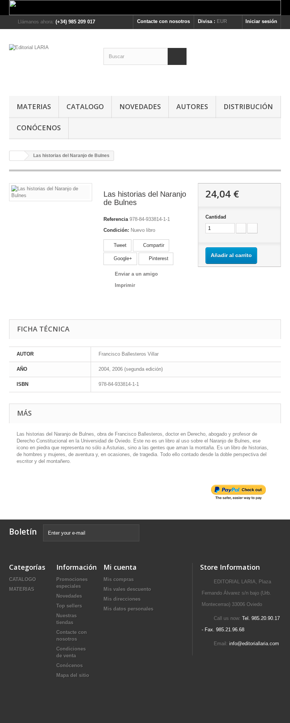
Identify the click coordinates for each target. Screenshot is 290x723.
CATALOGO (85, 106)
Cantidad (215, 217)
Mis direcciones (121, 599)
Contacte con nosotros (163, 21)
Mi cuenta (120, 567)
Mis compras (118, 579)
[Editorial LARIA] (50, 65)
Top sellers (69, 606)
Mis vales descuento (127, 589)
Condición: (116, 230)
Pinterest (157, 258)
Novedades (69, 596)
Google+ (122, 258)
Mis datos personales (128, 609)
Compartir (153, 245)
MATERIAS (34, 106)
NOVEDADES (140, 106)
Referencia (115, 219)
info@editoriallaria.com (254, 643)
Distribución (248, 106)
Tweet (119, 245)
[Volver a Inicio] (17, 155)
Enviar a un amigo (136, 274)
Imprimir (125, 285)
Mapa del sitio (72, 675)
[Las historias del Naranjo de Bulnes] (50, 191)
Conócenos (39, 127)
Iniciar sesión (261, 21)
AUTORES (192, 106)
